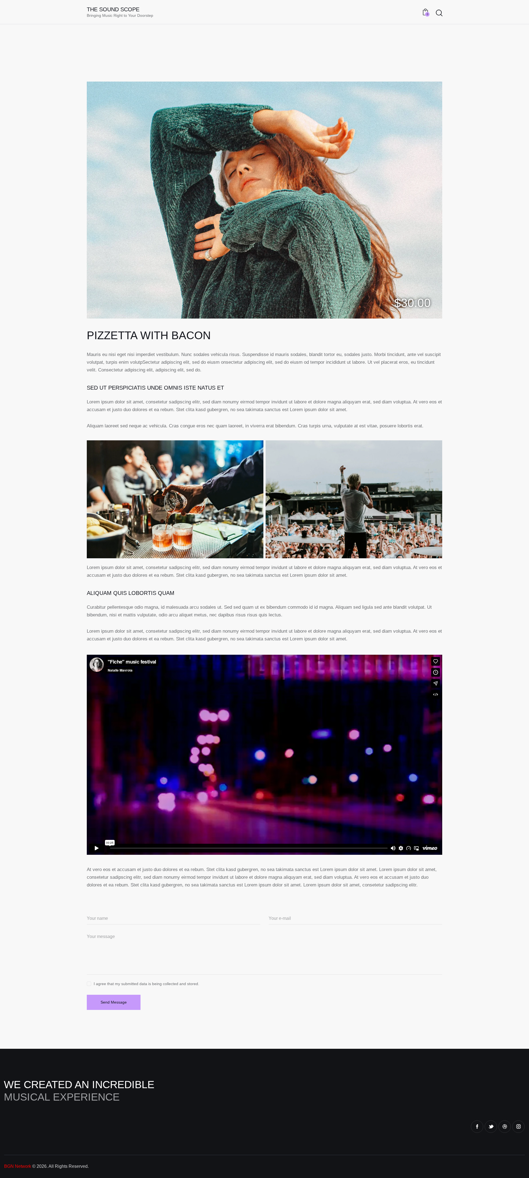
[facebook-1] (477, 1126)
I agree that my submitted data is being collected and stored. (146, 984)
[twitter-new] (491, 1126)
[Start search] (439, 13)
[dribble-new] (504, 1126)
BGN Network (17, 1166)
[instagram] (518, 1126)
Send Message (114, 1002)
